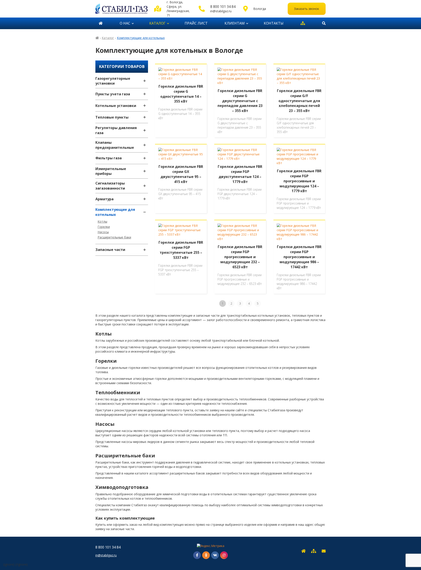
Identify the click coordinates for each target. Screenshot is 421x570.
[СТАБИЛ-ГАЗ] (121, 8)
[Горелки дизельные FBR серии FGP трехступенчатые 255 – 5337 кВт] (180, 230)
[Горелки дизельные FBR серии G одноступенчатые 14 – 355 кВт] (180, 74)
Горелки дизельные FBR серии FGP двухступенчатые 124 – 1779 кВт (240, 174)
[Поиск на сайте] (322, 23)
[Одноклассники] (206, 555)
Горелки (104, 227)
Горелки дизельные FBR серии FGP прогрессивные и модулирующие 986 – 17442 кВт (299, 256)
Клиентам (235, 23)
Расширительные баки (114, 237)
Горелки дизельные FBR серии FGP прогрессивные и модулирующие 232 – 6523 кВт (240, 256)
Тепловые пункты (111, 117)
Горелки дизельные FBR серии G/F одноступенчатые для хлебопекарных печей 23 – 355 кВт (299, 100)
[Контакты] (324, 551)
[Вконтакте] (215, 555)
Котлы (102, 221)
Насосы (103, 232)
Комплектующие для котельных (115, 212)
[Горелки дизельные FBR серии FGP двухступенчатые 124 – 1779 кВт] (240, 154)
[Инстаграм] (224, 555)
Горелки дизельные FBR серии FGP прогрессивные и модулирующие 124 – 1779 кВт (299, 181)
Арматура (104, 199)
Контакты (274, 23)
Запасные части (110, 249)
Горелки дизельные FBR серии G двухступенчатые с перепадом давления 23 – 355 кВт (240, 100)
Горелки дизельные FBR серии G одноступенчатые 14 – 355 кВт (181, 94)
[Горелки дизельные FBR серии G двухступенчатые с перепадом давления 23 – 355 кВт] (240, 76)
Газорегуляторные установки (112, 81)
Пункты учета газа (112, 94)
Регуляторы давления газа (116, 130)
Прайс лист (196, 23)
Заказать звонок (306, 9)
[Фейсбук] (197, 555)
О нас (125, 23)
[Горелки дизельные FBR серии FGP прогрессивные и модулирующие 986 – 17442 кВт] (299, 232)
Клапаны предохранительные (114, 145)
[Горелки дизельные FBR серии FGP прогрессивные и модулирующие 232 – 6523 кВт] (240, 232)
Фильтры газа (108, 158)
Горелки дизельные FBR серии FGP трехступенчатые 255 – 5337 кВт (181, 250)
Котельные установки (115, 105)
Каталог (157, 23)
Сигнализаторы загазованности (110, 186)
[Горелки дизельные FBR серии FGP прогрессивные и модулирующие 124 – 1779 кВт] (299, 156)
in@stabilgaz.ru (221, 11)
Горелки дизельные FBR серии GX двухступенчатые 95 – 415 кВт (181, 174)
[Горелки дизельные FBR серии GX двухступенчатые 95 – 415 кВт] (180, 154)
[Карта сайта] (302, 23)
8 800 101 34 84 (222, 6)
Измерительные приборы (110, 171)
